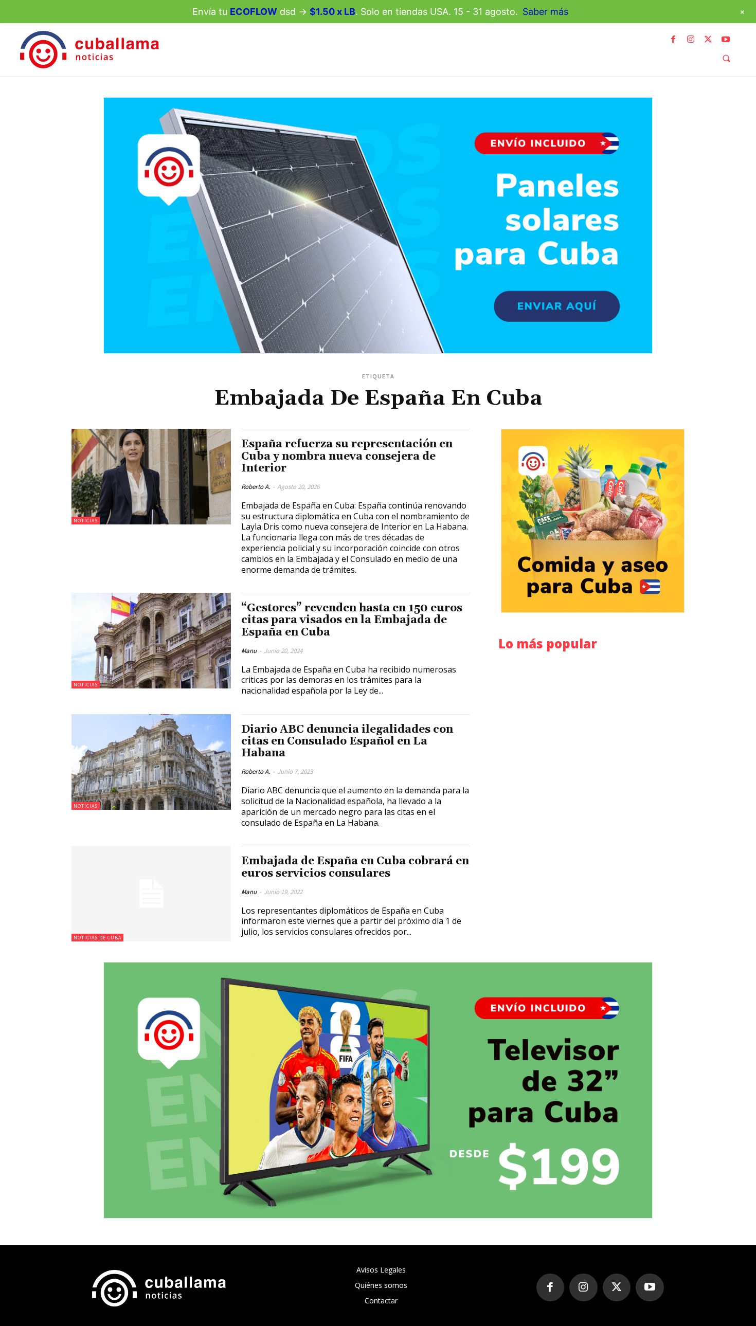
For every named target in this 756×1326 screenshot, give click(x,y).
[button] (726, 58)
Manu (249, 650)
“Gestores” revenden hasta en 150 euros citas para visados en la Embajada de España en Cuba (351, 620)
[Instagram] (691, 39)
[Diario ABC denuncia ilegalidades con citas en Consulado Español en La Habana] (151, 762)
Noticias (86, 520)
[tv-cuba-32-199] (378, 1090)
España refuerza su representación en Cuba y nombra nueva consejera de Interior (347, 456)
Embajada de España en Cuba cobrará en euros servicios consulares (355, 867)
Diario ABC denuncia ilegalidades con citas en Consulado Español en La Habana (347, 741)
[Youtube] (725, 39)
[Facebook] (673, 39)
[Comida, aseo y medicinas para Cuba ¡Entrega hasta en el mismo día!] (592, 520)
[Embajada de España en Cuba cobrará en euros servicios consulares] (151, 893)
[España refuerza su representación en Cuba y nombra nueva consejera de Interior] (151, 476)
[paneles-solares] (378, 225)
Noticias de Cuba (97, 937)
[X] (708, 39)
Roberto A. (255, 486)
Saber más (545, 11)
